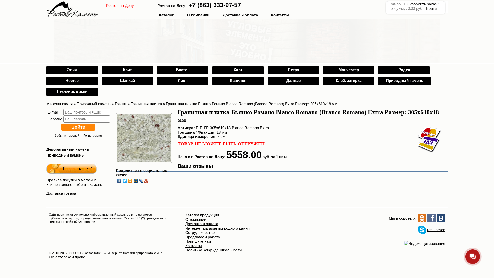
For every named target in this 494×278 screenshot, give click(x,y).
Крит (127, 69)
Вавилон (238, 80)
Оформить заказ (422, 4)
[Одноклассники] (130, 180)
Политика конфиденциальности (213, 250)
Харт (238, 69)
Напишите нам (198, 241)
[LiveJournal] (141, 180)
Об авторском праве (67, 257)
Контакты (280, 15)
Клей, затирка (348, 80)
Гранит (121, 104)
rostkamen (436, 230)
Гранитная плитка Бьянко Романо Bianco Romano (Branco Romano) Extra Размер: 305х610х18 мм (251, 104)
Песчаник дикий (72, 91)
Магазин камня (59, 104)
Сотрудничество (200, 232)
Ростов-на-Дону (120, 5)
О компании (198, 15)
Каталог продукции (202, 215)
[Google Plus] (146, 180)
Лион (183, 80)
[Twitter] (125, 180)
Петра (293, 69)
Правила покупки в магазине (71, 180)
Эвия (72, 69)
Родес (404, 69)
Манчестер (349, 69)
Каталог (166, 15)
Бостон (183, 69)
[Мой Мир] (135, 180)
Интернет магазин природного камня (217, 228)
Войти (431, 8)
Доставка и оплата (201, 224)
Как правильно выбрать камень (74, 184)
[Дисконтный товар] (71, 169)
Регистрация (92, 135)
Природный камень (404, 80)
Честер (72, 80)
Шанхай (127, 80)
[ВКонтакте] (119, 180)
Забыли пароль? (67, 135)
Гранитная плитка (146, 104)
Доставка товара (61, 193)
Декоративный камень (67, 149)
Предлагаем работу (202, 237)
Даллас (293, 80)
